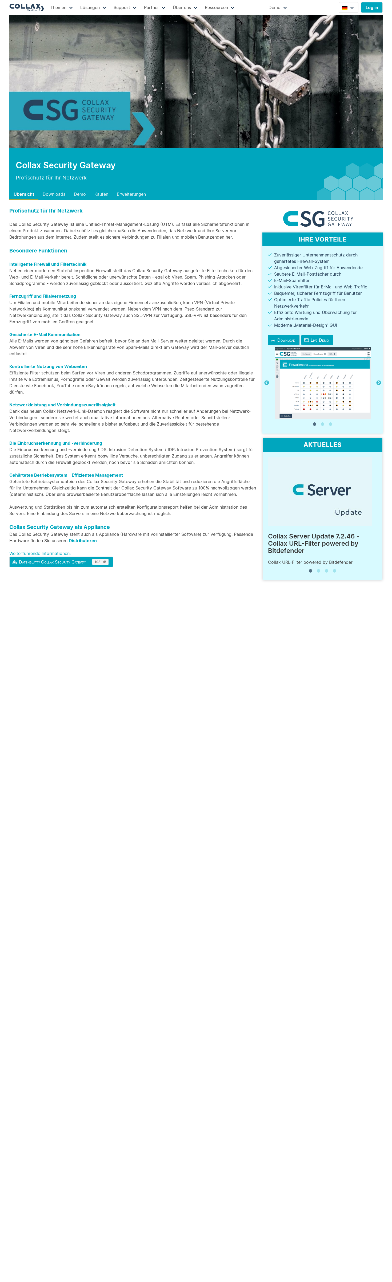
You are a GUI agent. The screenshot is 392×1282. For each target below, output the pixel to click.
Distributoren (83, 540)
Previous (266, 383)
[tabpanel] (322, 382)
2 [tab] (322, 424)
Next (378, 383)
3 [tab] (330, 424)
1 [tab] (314, 424)
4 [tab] (334, 571)
